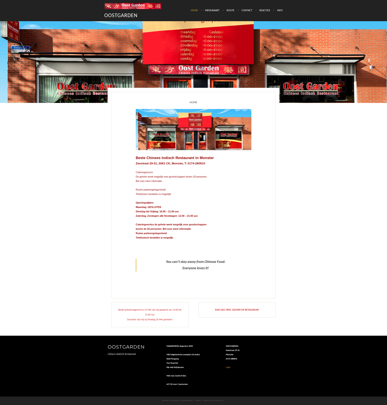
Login (228, 367)
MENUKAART (212, 10)
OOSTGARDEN (120, 15)
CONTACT (247, 10)
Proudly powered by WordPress (177, 401)
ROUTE (230, 10)
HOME (194, 10)
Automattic (218, 401)
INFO (280, 10)
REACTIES (264, 10)
